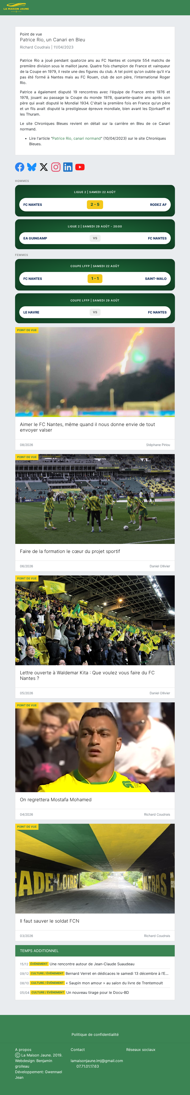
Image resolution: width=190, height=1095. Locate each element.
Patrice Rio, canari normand (76, 138)
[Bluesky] (31, 167)
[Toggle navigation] (181, 7)
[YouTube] (80, 167)
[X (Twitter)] (43, 167)
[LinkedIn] (68, 167)
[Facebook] (19, 167)
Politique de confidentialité (95, 1034)
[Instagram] (55, 167)
